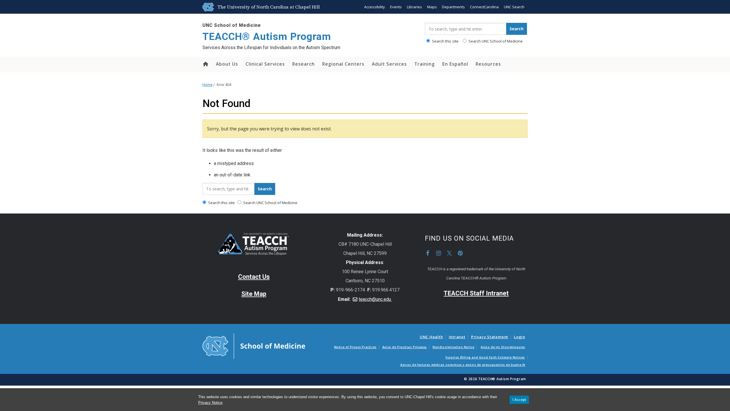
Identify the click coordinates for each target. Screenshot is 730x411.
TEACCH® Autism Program (266, 37)
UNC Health (431, 336)
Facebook (428, 253)
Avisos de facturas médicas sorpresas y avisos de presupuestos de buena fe (462, 365)
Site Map (253, 293)
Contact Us (254, 276)
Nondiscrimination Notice (453, 347)
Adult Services (389, 64)
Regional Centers (343, 64)
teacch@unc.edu (375, 299)
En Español (455, 64)
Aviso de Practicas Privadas (404, 347)
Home (205, 64)
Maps (432, 6)
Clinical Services (265, 64)
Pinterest (460, 253)
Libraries (414, 6)
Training (424, 64)
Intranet (457, 336)
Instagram (438, 253)
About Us (227, 64)
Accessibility (374, 6)
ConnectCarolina (484, 6)
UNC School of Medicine (231, 25)
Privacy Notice (210, 402)
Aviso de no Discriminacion (503, 347)
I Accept (519, 400)
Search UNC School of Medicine (495, 41)
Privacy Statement (489, 336)
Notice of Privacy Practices (355, 347)
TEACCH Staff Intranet (476, 293)
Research (303, 64)
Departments (453, 6)
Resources (488, 64)
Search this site (445, 41)
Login (519, 336)
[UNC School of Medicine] (253, 345)
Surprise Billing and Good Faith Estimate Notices (485, 357)
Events (396, 6)
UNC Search (514, 6)
